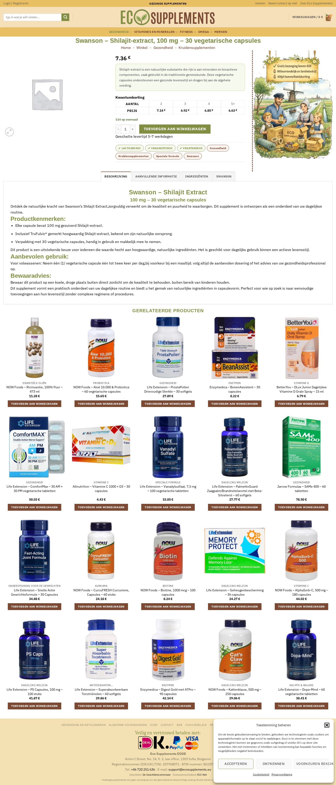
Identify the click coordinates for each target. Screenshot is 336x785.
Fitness (186, 32)
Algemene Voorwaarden (128, 725)
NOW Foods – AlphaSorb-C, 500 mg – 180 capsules (301, 592)
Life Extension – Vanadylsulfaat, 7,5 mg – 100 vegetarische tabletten (168, 488)
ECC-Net (202, 774)
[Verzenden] (65, 17)
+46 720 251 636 (143, 769)
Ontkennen (274, 763)
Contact (167, 725)
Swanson (193, 156)
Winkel (141, 47)
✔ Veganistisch (160, 148)
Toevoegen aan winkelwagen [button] (34, 403)
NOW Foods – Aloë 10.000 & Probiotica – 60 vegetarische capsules (101, 389)
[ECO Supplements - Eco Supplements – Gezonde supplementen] (168, 17)
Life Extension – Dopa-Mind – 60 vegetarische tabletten (301, 691)
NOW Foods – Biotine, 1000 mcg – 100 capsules (168, 592)
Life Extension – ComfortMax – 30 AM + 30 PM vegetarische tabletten (35, 488)
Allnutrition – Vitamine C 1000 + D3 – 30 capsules (101, 488)
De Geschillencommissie (157, 774)
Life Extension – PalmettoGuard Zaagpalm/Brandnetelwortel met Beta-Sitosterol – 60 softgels (234, 490)
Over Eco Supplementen (316, 3)
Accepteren (235, 763)
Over (153, 725)
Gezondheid (119, 32)
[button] (327, 725)
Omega (203, 32)
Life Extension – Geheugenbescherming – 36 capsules (235, 592)
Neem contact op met (282, 3)
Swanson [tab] (224, 176)
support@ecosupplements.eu (189, 769)
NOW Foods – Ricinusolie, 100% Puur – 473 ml (34, 389)
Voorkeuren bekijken (312, 763)
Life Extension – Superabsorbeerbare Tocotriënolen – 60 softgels (101, 691)
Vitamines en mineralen (154, 32)
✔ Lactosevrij (129, 148)
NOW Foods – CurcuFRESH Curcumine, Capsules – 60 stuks (101, 592)
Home (126, 47)
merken (260, 3)
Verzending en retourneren (83, 725)
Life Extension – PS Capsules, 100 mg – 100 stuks (35, 691)
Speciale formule (167, 156)
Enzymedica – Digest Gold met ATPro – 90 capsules (168, 691)
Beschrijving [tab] (115, 176)
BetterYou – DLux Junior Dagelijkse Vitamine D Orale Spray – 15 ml (302, 389)
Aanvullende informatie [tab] (156, 176)
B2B (179, 725)
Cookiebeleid (261, 774)
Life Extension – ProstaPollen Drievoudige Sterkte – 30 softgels (168, 389)
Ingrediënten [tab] (196, 176)
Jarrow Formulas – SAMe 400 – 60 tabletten (301, 488)
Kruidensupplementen (197, 47)
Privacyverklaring (282, 774)
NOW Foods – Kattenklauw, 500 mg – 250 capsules (234, 691)
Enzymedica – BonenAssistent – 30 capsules (235, 389)
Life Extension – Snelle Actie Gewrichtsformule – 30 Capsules (34, 592)
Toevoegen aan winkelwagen (175, 129)
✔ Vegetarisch (191, 148)
